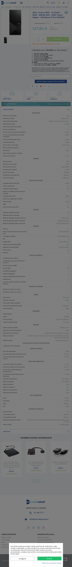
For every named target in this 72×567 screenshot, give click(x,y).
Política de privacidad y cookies (52, 563)
